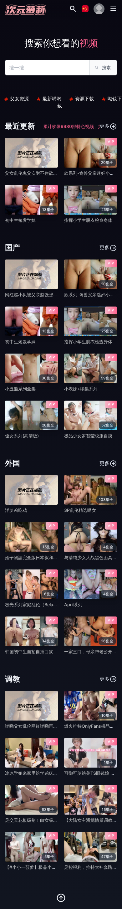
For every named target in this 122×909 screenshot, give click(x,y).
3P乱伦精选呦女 (80, 510)
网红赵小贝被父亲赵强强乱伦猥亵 (38, 294)
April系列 (73, 604)
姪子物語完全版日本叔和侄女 (33, 557)
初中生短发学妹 (20, 220)
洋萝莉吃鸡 (16, 510)
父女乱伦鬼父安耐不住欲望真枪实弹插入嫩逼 (49, 173)
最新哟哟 (52, 99)
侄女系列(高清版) (22, 435)
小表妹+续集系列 (81, 388)
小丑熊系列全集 (20, 388)
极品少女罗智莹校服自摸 (88, 435)
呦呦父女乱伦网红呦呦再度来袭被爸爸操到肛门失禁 (55, 726)
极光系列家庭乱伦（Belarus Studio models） (50, 604)
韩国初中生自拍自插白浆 (29, 651)
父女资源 (19, 99)
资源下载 (84, 99)
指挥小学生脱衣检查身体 (88, 220)
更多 (104, 126)
